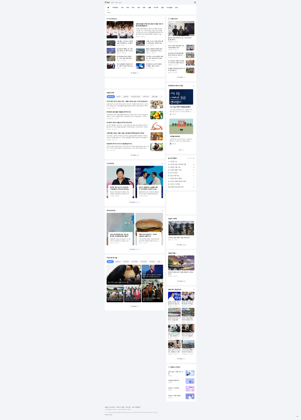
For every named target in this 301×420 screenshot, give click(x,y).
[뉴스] (108, 2)
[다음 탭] (161, 96)
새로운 (136, 73)
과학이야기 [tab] (146, 96)
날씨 (120, 2)
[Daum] (106, 2)
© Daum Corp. (108, 414)
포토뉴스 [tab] (110, 261)
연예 (112, 2)
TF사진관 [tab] (126, 261)
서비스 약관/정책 (136, 407)
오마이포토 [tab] (144, 261)
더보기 (180, 150)
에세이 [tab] (118, 96)
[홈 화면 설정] (297, 416)
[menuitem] (108, 7)
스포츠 (116, 2)
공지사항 (128, 407)
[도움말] (162, 163)
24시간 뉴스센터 (120, 407)
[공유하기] (194, 2)
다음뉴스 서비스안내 (110, 407)
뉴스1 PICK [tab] (135, 261)
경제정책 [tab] (126, 96)
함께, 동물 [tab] (154, 96)
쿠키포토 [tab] (152, 261)
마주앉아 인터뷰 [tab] (135, 96)
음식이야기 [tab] (111, 96)
